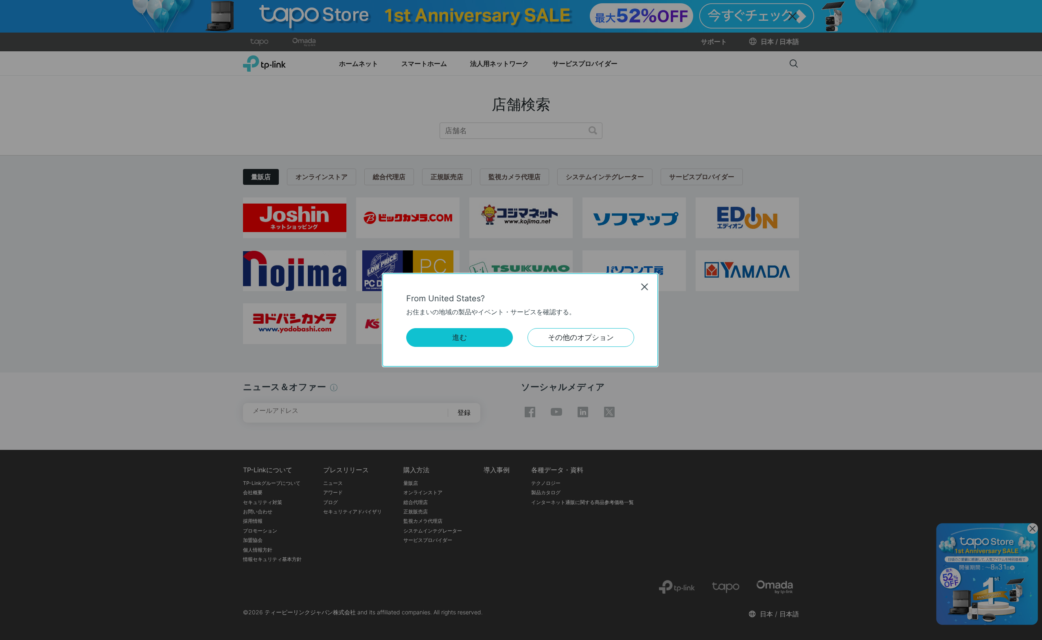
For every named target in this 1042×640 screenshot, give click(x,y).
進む (459, 337)
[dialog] (521, 320)
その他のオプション (581, 337)
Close (645, 286)
